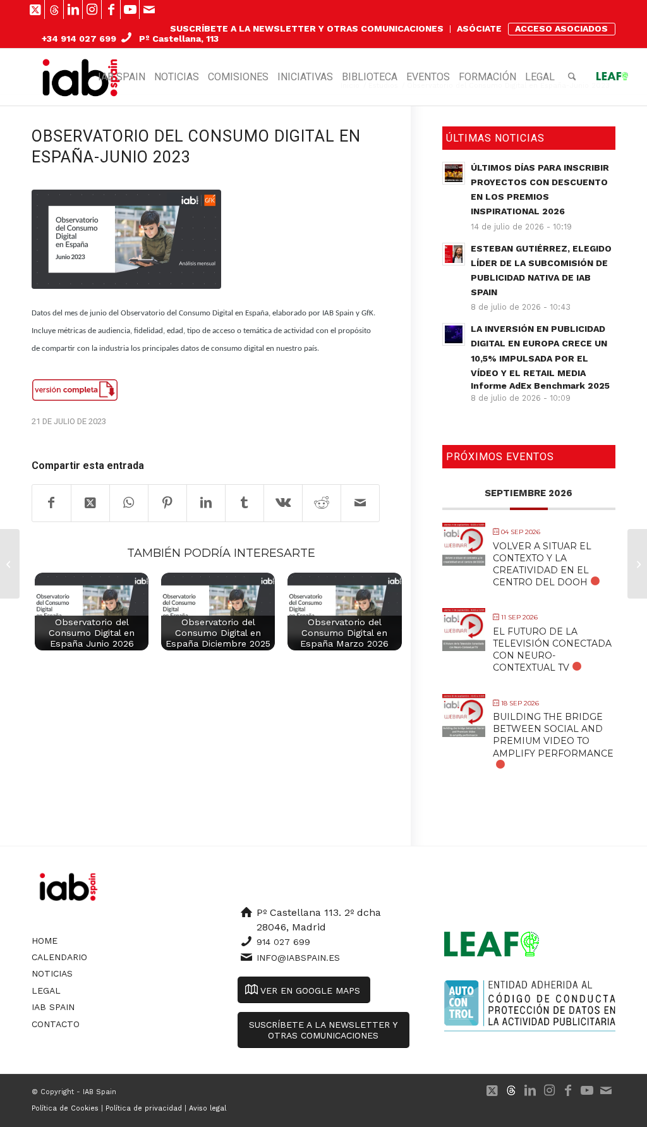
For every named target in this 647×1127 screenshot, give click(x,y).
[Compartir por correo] (360, 503)
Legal (46, 990)
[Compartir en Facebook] (51, 503)
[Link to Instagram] (92, 9)
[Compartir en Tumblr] (244, 503)
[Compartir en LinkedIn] (206, 503)
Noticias (52, 973)
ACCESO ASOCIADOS (561, 28)
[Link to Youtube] (130, 9)
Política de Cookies (65, 1108)
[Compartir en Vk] (283, 503)
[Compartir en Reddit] (322, 503)
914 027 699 (283, 942)
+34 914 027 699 (79, 39)
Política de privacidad (144, 1108)
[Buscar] (572, 77)
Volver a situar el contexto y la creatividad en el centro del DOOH (542, 564)
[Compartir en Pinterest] (167, 503)
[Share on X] (90, 503)
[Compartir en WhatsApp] (129, 503)
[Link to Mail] (149, 9)
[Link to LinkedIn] (73, 9)
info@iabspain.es (298, 958)
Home (44, 940)
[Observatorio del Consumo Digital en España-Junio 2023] (126, 239)
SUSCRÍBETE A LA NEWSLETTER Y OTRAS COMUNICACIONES (307, 28)
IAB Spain (53, 1007)
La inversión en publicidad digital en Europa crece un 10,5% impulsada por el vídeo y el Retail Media (540, 357)
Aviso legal (207, 1108)
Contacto (56, 1024)
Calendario (59, 957)
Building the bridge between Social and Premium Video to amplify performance (553, 735)
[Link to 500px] (54, 9)
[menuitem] (307, 29)
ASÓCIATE (479, 28)
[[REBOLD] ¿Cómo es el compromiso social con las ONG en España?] (10, 564)
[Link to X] (35, 9)
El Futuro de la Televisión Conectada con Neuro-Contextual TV (552, 650)
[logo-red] (81, 77)
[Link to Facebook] (111, 9)
